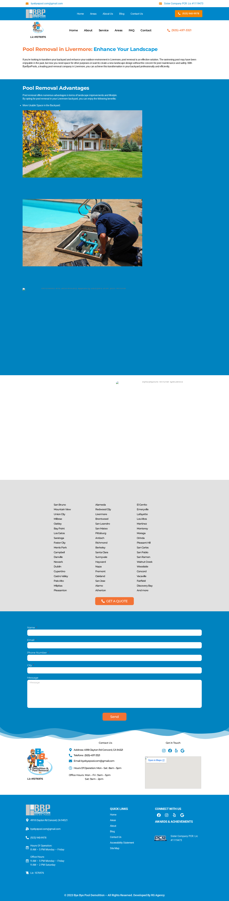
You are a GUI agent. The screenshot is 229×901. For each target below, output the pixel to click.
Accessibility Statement (122, 842)
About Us (108, 13)
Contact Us (137, 13)
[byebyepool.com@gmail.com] (27, 828)
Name (31, 627)
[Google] (182, 750)
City (30, 665)
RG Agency (158, 895)
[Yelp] (176, 750)
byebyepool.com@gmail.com (45, 828)
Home (80, 13)
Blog (121, 13)
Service (104, 30)
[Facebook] (170, 750)
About (88, 30)
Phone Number (37, 652)
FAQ (131, 30)
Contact (146, 30)
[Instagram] (164, 750)
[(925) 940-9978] (27, 837)
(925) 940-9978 (38, 837)
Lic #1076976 (38, 37)
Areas (93, 13)
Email (31, 640)
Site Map (114, 848)
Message (32, 677)
